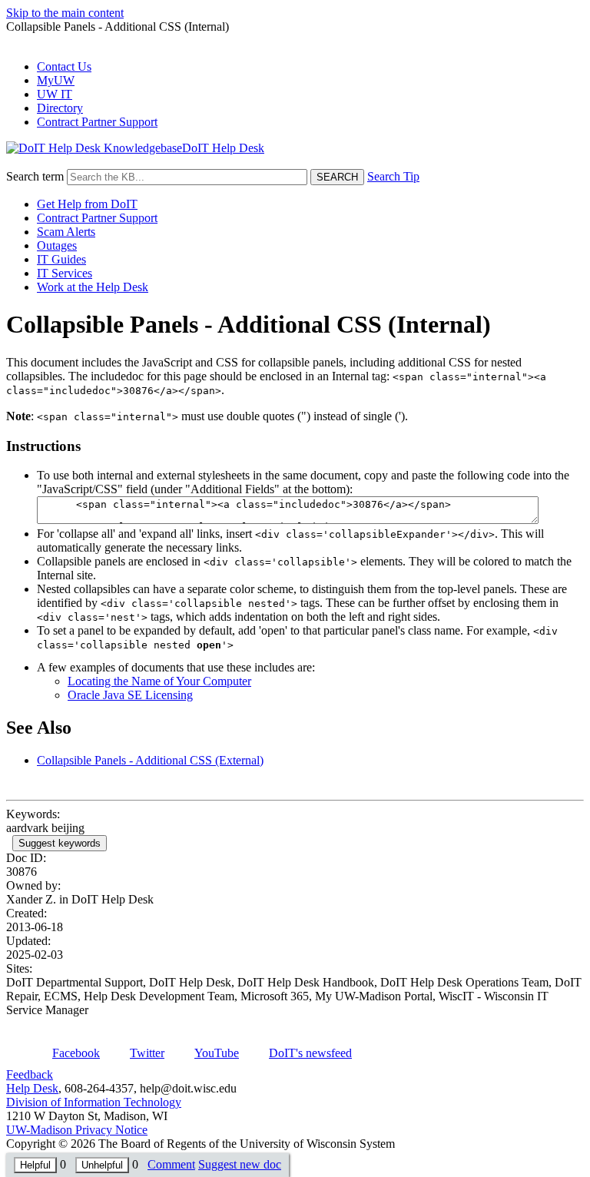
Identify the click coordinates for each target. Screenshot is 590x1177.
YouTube (216, 1052)
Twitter (147, 1052)
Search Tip (393, 176)
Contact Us (64, 66)
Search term (35, 176)
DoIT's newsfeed (310, 1052)
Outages (57, 245)
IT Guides (61, 259)
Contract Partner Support (97, 121)
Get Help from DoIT (87, 204)
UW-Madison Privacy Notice (77, 1129)
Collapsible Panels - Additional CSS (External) (150, 760)
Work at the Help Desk (92, 286)
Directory (60, 107)
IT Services (64, 273)
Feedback (29, 1074)
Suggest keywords (59, 843)
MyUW (56, 80)
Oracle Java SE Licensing (130, 694)
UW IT (54, 94)
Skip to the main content (65, 12)
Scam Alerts (66, 231)
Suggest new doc (239, 1164)
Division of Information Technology (93, 1102)
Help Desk (32, 1088)
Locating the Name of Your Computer (159, 681)
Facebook (76, 1052)
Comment (171, 1164)
